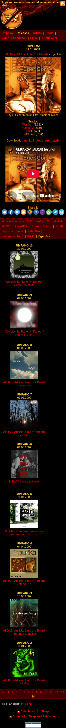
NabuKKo (33, 231)
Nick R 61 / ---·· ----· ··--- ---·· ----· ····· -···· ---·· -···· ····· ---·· (24, 533)
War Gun (27, 124)
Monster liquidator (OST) (17, 221)
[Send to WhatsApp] (49, 210)
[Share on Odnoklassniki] (23, 210)
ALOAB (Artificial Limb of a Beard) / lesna (24, 433)
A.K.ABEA (21, 226)
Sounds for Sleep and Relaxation (35, 716)
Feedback (19, 38)
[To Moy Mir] (30, 210)
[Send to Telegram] (55, 210)
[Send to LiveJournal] (36, 210)
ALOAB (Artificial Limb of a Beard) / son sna (24, 384)
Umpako (7, 33)
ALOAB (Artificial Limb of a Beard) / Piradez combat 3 (24, 632)
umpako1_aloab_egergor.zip (41, 140)
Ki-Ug (30, 236)
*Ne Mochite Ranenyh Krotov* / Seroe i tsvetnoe (24, 283)
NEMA (59, 226)
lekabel (57, 221)
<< (3, 692)
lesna (20, 231)
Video (5, 38)
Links (34, 38)
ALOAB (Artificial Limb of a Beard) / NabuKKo (24, 582)
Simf (27, 130)
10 (45, 692)
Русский (26, 703)
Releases (23, 33)
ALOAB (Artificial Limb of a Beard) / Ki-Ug (24, 682)
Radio (50, 33)
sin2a (39, 221)
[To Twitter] (17, 210)
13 (62, 692)
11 (51, 692)
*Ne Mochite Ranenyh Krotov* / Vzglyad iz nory (24, 333)
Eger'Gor (44, 236)
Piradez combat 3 (12, 236)
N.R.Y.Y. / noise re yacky (24, 481)
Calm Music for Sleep (35, 711)
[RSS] (62, 3)
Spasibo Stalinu (42, 226)
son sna (8, 231)
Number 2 (27, 127)
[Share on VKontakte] (4, 210)
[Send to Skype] (61, 210)
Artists (37, 33)
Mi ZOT (6, 226)
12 (56, 692)
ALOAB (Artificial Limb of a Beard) (26, 54)
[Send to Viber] (42, 210)
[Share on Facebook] (11, 210)
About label (49, 38)
